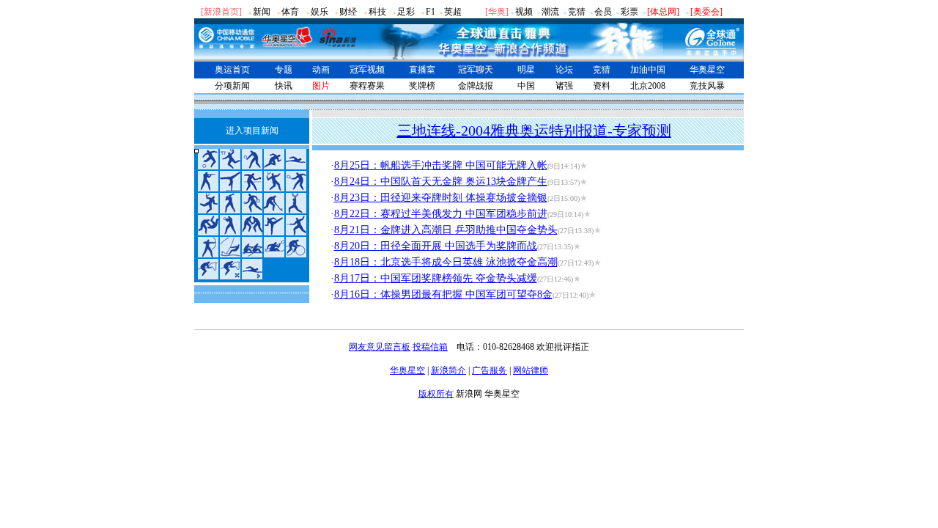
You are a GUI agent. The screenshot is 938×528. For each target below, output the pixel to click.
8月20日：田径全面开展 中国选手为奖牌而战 (435, 246)
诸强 (564, 86)
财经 (348, 12)
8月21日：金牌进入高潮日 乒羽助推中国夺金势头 (446, 229)
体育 (290, 12)
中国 (526, 86)
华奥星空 (707, 70)
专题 (283, 70)
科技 (377, 12)
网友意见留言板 (379, 347)
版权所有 (436, 394)
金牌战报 (475, 86)
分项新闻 (232, 86)
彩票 (629, 12)
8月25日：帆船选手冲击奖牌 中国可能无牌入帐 (440, 165)
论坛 (564, 70)
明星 (526, 70)
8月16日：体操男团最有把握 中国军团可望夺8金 (443, 294)
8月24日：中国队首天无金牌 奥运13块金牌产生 (440, 181)
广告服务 (489, 370)
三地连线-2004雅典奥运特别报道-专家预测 (534, 130)
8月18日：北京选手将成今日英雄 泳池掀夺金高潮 (446, 262)
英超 (453, 12)
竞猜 (577, 12)
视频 (524, 12)
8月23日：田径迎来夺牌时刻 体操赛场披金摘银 (440, 197)
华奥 (497, 12)
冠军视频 (367, 70)
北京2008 (647, 86)
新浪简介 (448, 370)
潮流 (550, 12)
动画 (321, 70)
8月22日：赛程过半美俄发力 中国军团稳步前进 (440, 213)
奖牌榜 (422, 86)
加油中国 (647, 70)
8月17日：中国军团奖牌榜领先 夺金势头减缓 (435, 278)
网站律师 (530, 370)
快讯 (283, 86)
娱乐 (319, 12)
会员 (603, 12)
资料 (601, 86)
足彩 (406, 12)
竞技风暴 (707, 86)
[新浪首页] (221, 12)
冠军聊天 (475, 70)
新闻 (261, 12)
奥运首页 (232, 70)
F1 (430, 12)
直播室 (422, 70)
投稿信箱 (430, 347)
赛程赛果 (367, 86)
